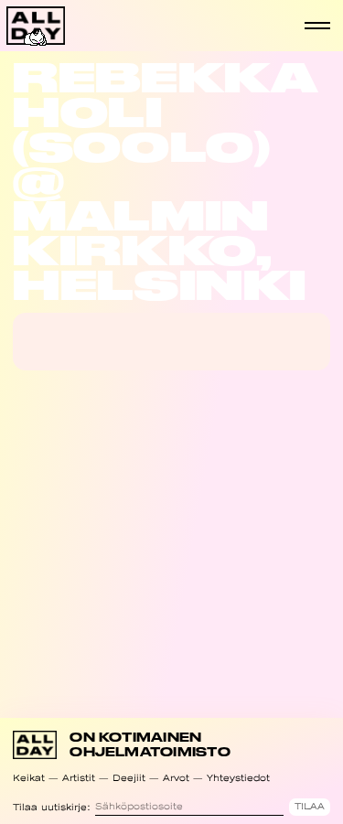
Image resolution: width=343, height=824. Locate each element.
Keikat (29, 778)
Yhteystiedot (238, 778)
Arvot (176, 778)
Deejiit (129, 778)
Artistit (78, 778)
